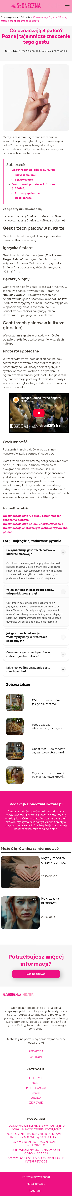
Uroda (36, 1098)
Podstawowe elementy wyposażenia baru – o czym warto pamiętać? (36, 1127)
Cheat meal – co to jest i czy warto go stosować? (48, 750)
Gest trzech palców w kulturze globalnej (33, 186)
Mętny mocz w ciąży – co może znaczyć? (54, 860)
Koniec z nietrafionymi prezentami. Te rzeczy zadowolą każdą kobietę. (36, 1135)
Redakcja (36, 1051)
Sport (36, 1093)
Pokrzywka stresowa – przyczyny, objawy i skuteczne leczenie (50, 900)
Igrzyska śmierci (25, 174)
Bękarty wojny (24, 179)
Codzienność (23, 197)
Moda (36, 1083)
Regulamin (36, 1190)
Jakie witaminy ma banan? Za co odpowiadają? (36, 1151)
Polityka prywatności (36, 1177)
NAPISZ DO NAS (36, 974)
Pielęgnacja (36, 1088)
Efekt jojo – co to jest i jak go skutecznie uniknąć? (47, 702)
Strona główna (9, 17)
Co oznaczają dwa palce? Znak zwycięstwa (33, 524)
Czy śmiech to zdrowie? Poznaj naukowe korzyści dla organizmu (49, 775)
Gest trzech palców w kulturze (33, 170)
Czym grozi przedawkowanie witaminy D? (36, 1143)
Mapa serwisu (35, 1184)
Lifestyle (36, 1078)
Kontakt (36, 1057)
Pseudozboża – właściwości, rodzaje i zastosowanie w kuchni (48, 726)
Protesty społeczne (27, 193)
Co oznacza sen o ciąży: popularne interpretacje (36, 1160)
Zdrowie (26, 17)
